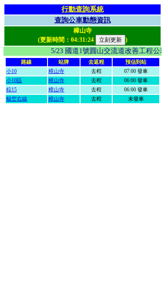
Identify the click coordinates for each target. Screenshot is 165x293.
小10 (11, 71)
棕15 (11, 90)
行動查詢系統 (83, 9)
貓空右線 (16, 99)
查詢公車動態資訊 (83, 20)
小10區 (14, 80)
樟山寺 (56, 71)
